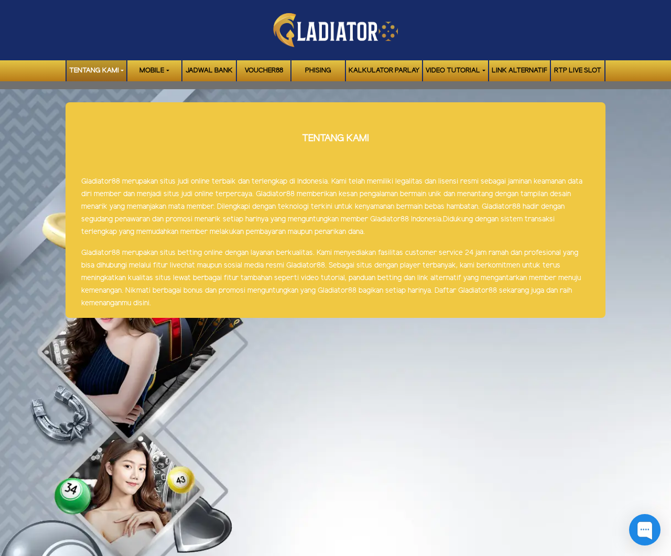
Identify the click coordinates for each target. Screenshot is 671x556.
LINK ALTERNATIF (519, 70)
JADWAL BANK (209, 70)
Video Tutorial (453, 70)
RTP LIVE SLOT (577, 70)
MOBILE (151, 70)
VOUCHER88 (264, 70)
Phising (318, 70)
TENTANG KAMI (94, 70)
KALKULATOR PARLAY (384, 70)
